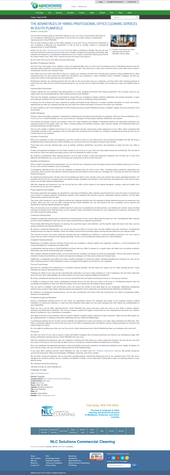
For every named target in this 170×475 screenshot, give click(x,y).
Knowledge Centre (53, 458)
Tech (111, 12)
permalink (70, 446)
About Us (34, 463)
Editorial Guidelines (53, 461)
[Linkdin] (118, 458)
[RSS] (127, 458)
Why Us (33, 461)
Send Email (40, 383)
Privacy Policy (51, 465)
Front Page (39, 12)
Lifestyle (102, 12)
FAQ (47, 456)
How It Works (36, 458)
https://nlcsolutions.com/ (40, 373)
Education (70, 12)
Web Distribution (75, 461)
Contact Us (132, 2)
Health (92, 12)
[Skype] (122, 458)
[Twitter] (113, 458)
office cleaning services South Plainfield (57, 50)
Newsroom (82, 6)
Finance (82, 12)
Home (73, 6)
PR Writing (72, 465)
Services (55, 446)
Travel (120, 12)
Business (59, 12)
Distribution (73, 458)
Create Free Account (115, 2)
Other (129, 12)
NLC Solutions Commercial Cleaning (107, 351)
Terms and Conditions (54, 463)
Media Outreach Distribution (79, 463)
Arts (49, 12)
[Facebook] (109, 458)
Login (101, 2)
